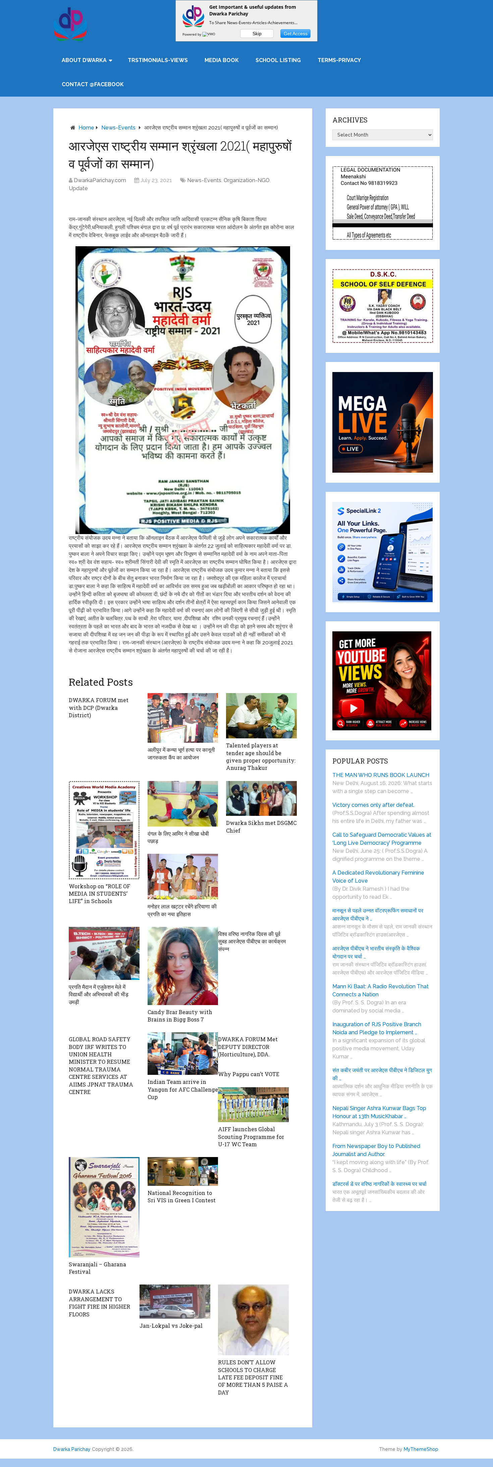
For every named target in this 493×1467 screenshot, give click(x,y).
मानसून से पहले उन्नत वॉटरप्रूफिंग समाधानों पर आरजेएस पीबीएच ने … (377, 914)
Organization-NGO (247, 180)
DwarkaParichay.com (100, 180)
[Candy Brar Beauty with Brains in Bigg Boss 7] (183, 966)
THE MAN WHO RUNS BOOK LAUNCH (381, 775)
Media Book (222, 60)
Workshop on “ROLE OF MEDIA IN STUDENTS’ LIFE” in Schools (99, 894)
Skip (257, 33)
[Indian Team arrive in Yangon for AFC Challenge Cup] (183, 1053)
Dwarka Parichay (72, 1449)
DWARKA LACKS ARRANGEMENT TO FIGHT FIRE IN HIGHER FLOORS (99, 1302)
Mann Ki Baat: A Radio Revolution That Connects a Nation (380, 990)
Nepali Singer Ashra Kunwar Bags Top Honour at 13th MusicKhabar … (379, 1112)
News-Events (118, 127)
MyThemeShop (421, 1449)
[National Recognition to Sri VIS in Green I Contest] (183, 1171)
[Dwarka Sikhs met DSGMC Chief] (261, 798)
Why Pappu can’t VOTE (248, 1074)
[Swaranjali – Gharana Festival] (104, 1207)
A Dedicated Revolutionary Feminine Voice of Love (378, 877)
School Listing (278, 60)
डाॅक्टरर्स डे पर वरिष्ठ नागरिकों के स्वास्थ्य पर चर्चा (379, 1184)
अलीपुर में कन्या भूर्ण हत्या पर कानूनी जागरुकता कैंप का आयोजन (181, 753)
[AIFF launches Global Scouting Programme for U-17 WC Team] (253, 1104)
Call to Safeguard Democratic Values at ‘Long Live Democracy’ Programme (381, 839)
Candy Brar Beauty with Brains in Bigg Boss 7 (180, 1015)
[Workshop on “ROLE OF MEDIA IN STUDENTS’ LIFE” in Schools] (104, 830)
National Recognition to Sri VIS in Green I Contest (182, 1196)
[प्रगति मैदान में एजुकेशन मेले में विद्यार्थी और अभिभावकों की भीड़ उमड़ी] (104, 953)
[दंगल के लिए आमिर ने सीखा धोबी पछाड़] (183, 804)
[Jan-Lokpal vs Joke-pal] (175, 1302)
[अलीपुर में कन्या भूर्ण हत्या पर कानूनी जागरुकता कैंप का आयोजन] (183, 718)
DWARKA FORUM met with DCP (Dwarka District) (98, 707)
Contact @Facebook (93, 84)
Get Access (296, 33)
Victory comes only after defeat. (373, 805)
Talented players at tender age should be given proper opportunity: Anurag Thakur (260, 756)
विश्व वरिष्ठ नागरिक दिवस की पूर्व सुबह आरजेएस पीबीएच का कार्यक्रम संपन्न (252, 941)
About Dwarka (84, 60)
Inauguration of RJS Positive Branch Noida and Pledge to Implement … (376, 1028)
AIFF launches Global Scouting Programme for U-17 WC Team (251, 1136)
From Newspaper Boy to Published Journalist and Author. (376, 1150)
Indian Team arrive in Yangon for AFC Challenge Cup (183, 1089)
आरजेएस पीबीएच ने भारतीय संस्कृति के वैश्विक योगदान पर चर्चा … (376, 952)
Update (78, 188)
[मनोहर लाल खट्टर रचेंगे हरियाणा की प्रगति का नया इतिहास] (183, 876)
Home (86, 127)
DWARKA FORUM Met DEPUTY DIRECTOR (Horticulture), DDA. (248, 1047)
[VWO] (209, 34)
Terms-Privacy (339, 60)
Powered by (192, 34)
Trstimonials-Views (158, 60)
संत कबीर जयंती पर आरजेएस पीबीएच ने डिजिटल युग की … (382, 1074)
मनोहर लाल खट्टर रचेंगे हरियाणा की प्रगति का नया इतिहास (182, 910)
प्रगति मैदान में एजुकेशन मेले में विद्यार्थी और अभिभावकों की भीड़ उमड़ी (98, 994)
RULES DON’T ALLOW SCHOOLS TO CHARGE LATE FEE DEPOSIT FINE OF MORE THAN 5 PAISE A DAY (253, 1377)
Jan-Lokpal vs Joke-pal (171, 1325)
